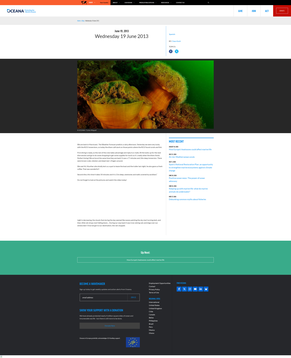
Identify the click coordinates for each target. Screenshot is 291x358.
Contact (152, 286)
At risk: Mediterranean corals (182, 157)
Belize (151, 318)
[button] (171, 51)
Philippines (153, 321)
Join (254, 10)
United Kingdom (155, 308)
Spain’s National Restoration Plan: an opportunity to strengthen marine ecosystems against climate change (191, 167)
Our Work (128, 2)
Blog (83, 21)
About (115, 2)
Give (240, 10)
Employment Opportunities (160, 283)
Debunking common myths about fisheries (187, 199)
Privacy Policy (154, 289)
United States (154, 305)
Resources (165, 2)
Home (79, 21)
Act (267, 10)
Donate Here (110, 326)
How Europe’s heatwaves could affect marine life (190, 149)
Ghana (151, 333)
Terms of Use (154, 292)
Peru (151, 327)
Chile (151, 311)
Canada (152, 314)
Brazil (151, 324)
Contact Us (180, 2)
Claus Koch (176, 41)
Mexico (152, 330)
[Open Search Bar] (208, 2)
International (154, 302)
